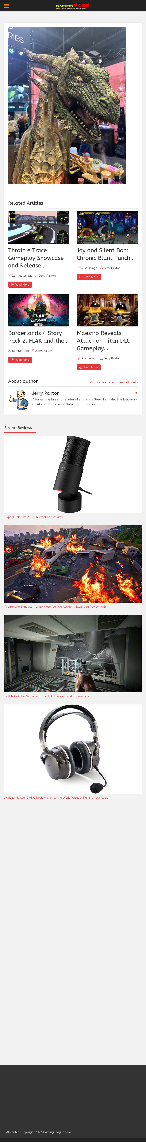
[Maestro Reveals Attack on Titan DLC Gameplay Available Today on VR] (107, 310)
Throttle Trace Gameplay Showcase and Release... (36, 258)
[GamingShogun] (73, 6)
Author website (102, 382)
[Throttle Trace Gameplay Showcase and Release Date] (38, 227)
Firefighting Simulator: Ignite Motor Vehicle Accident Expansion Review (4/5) (55, 606)
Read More (22, 284)
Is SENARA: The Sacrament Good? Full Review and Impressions (46, 696)
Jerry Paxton (47, 275)
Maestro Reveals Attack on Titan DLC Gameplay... (103, 341)
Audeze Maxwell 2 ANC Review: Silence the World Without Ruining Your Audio (56, 797)
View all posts (127, 382)
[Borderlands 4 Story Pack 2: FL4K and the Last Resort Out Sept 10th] (38, 310)
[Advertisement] (32, 866)
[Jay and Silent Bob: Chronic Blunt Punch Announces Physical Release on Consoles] (107, 227)
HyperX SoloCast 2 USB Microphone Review (33, 517)
